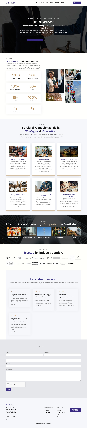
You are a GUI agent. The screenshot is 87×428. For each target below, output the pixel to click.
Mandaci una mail (10, 416)
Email (7, 358)
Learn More (13, 304)
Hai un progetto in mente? (35, 40)
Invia (9, 389)
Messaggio (9, 369)
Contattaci (76, 2)
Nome (7, 352)
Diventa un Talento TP (50, 40)
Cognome (46, 352)
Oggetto (8, 363)
